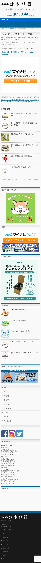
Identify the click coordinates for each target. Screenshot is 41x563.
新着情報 (17, 39)
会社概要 (7, 417)
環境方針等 (7, 408)
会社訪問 (34, 97)
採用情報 (7, 412)
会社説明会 (8, 100)
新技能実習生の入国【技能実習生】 (22, 156)
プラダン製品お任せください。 (10, 179)
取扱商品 (7, 400)
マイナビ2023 (33, 100)
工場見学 (29, 97)
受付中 (24, 101)
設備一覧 (7, 404)
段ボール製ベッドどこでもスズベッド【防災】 (23, 341)
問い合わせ (7, 421)
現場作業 (19, 101)
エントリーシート (11, 101)
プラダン (12, 39)
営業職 (14, 100)
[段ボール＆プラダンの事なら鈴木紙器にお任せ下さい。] (16, 3)
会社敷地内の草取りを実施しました (22, 134)
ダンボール (6, 39)
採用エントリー (30, 101)
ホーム (6, 392)
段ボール (11, 97)
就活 (25, 97)
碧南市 (21, 97)
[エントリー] (20, 75)
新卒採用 (21, 100)
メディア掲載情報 (34, 179)
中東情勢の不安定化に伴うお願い (21, 167)
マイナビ (26, 100)
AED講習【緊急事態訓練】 (18, 309)
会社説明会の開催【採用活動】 (19, 320)
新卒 (17, 100)
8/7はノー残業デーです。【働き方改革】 (22, 331)
